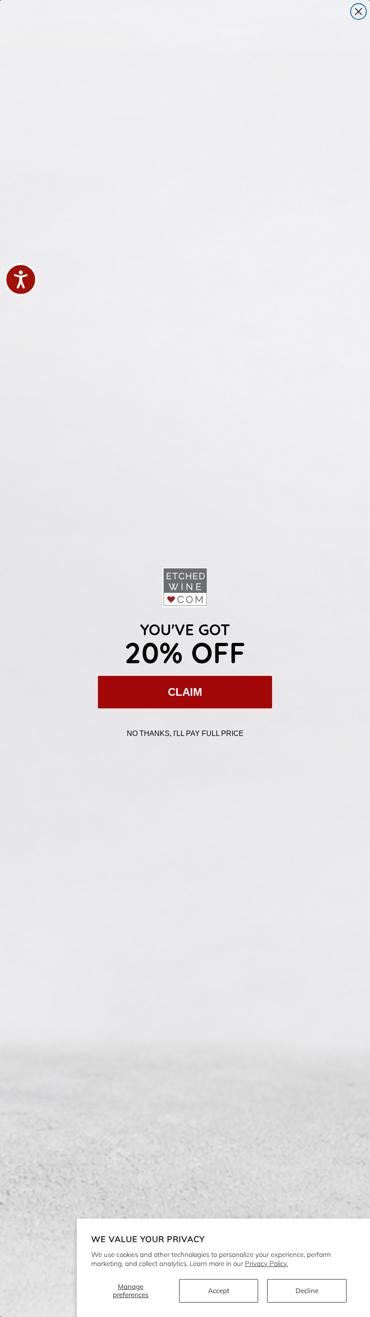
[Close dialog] (358, 11)
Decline (307, 1290)
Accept (218, 1290)
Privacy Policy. (266, 1263)
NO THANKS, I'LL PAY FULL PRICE (185, 733)
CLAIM (185, 692)
